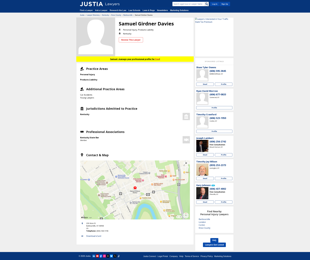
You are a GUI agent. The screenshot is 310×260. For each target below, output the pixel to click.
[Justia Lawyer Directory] (91, 4)
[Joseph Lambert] (202, 146)
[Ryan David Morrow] (202, 99)
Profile (223, 84)
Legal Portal (163, 256)
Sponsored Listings (214, 61)
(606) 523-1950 (218, 118)
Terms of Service (192, 256)
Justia (82, 15)
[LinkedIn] (93, 256)
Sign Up (224, 4)
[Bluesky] (111, 256)
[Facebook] (100, 256)
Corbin (202, 225)
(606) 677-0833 (218, 94)
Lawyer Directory (93, 15)
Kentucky (105, 15)
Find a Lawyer (86, 10)
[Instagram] (104, 256)
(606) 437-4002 (218, 188)
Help (181, 256)
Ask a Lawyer (101, 10)
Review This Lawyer (131, 40)
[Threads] (107, 256)
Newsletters (162, 10)
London (202, 222)
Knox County (116, 15)
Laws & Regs (149, 10)
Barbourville (127, 15)
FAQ (214, 240)
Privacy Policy (207, 256)
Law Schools (134, 10)
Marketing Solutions (179, 10)
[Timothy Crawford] (202, 122)
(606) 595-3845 (218, 71)
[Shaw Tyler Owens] (202, 75)
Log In (214, 4)
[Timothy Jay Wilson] (202, 169)
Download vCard (93, 236)
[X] (114, 256)
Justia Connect (149, 256)
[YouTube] (97, 256)
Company (173, 256)
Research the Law (118, 10)
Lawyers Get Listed (214, 244)
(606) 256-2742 (218, 141)
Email (205, 84)
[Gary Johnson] (202, 193)
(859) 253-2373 (218, 165)
